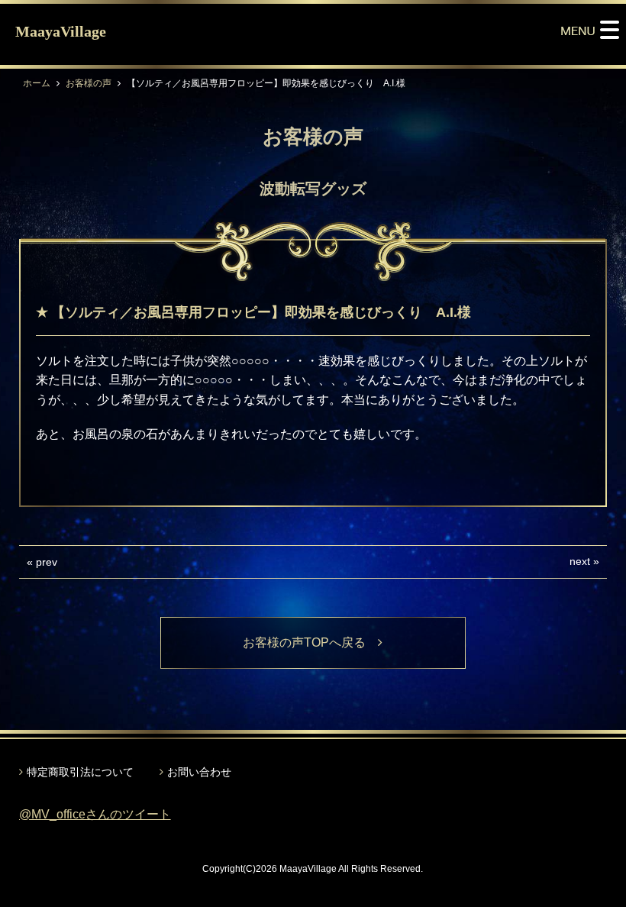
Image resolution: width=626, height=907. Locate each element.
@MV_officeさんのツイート (95, 814)
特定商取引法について (80, 772)
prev (46, 562)
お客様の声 (88, 83)
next (580, 561)
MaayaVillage (60, 31)
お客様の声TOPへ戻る (310, 642)
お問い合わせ (199, 772)
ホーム (36, 83)
